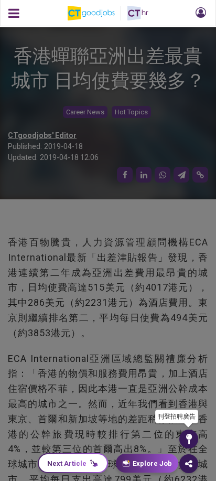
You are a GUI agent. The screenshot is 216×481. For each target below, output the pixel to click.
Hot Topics (131, 112)
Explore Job (152, 463)
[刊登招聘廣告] (188, 439)
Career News (85, 112)
